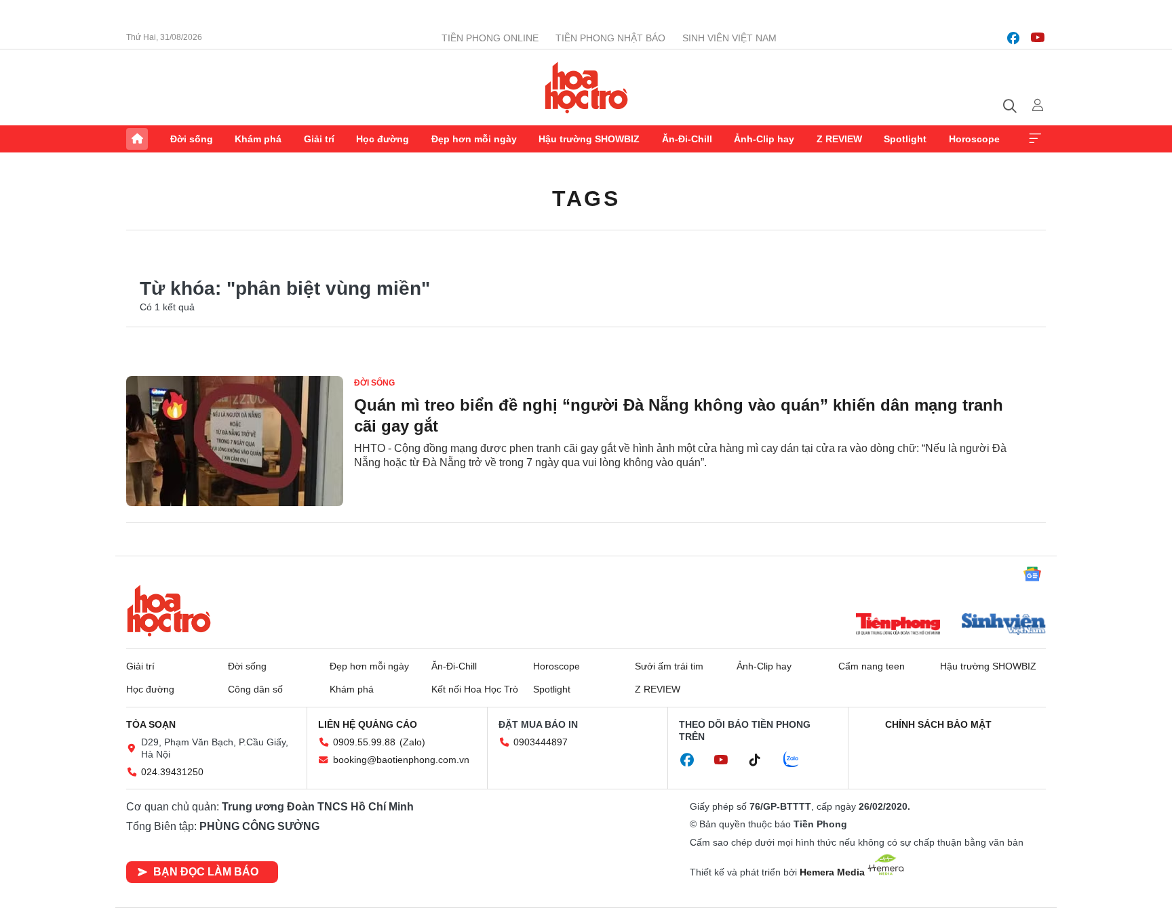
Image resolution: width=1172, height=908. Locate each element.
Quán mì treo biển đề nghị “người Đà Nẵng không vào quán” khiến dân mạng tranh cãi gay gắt (678, 415)
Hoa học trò (169, 610)
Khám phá (258, 138)
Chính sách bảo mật (938, 724)
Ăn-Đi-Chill (687, 138)
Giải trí (319, 138)
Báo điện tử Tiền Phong (586, 87)
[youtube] (1038, 38)
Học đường (382, 138)
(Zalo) (412, 742)
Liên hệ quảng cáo (367, 724)
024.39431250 (172, 771)
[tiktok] (762, 760)
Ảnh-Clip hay (764, 138)
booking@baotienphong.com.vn (401, 759)
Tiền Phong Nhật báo (610, 38)
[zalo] (798, 760)
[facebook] (1013, 38)
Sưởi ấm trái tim (669, 666)
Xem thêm (1035, 139)
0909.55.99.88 (364, 742)
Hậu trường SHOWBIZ (589, 138)
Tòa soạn (151, 724)
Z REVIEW (839, 138)
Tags (586, 198)
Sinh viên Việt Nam (729, 38)
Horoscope (974, 138)
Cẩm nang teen (871, 666)
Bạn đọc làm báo (205, 872)
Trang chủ (137, 139)
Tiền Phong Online (490, 38)
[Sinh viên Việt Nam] (1004, 625)
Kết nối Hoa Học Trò (474, 689)
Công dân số (255, 689)
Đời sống (191, 138)
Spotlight (905, 138)
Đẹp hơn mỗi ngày (474, 138)
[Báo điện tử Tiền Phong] (898, 625)
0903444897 (540, 742)
